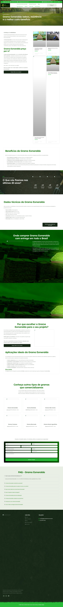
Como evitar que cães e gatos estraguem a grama (39, 138)
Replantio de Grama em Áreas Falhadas (53, 49)
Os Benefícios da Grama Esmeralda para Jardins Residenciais (38, 49)
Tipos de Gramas (20, 6)
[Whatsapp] (6, 596)
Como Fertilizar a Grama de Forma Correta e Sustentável (52, 73)
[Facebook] (9, 596)
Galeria (26, 6)
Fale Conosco (37, 6)
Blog (39, 4)
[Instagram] (4, 596)
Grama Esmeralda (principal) (22, 4)
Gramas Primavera (32, 4)
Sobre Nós (31, 6)
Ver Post (36, 51)
